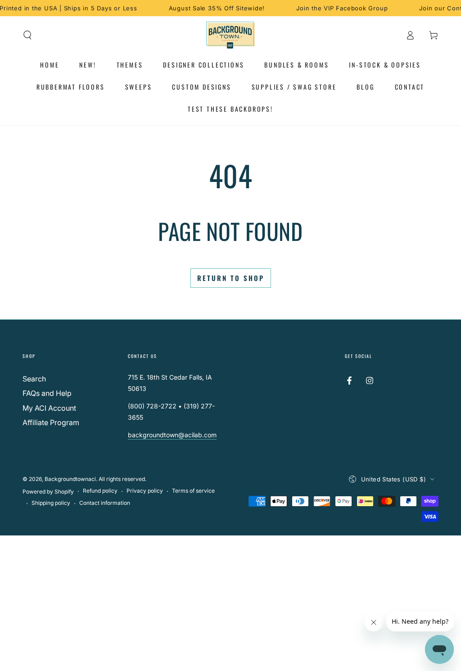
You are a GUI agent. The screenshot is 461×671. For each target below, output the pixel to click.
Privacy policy (145, 490)
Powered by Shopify (48, 491)
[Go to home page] (230, 35)
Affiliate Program (51, 422)
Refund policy (100, 490)
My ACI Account (49, 408)
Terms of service (193, 490)
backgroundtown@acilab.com (172, 435)
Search (34, 378)
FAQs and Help (47, 393)
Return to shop (230, 278)
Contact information (104, 502)
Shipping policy (51, 502)
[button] (27, 35)
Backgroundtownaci (70, 479)
